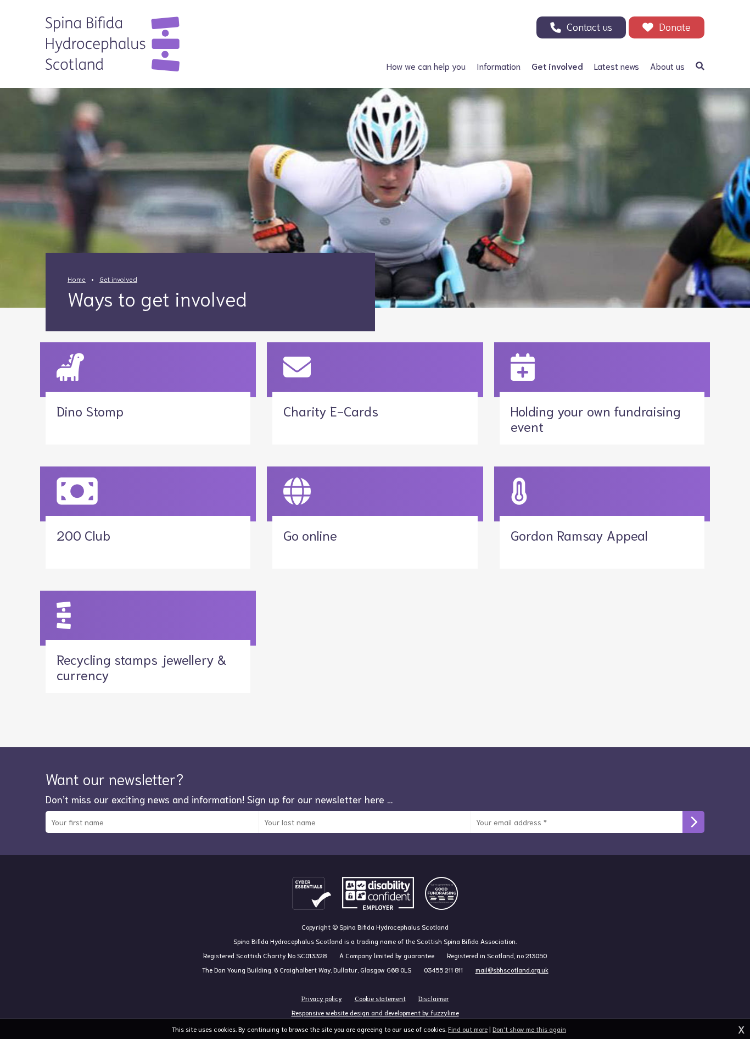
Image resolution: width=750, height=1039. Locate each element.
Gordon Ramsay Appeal (579, 534)
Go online (310, 534)
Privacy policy (321, 998)
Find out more (468, 1029)
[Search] (700, 66)
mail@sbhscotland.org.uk (511, 969)
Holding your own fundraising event (596, 418)
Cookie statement (380, 998)
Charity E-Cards (330, 410)
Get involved (118, 279)
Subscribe (693, 822)
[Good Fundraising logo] (441, 893)
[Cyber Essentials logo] (311, 893)
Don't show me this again (529, 1029)
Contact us (589, 26)
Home (77, 279)
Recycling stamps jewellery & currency (142, 666)
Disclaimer (433, 998)
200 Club (83, 534)
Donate (675, 26)
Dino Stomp (90, 410)
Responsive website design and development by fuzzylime (375, 1012)
